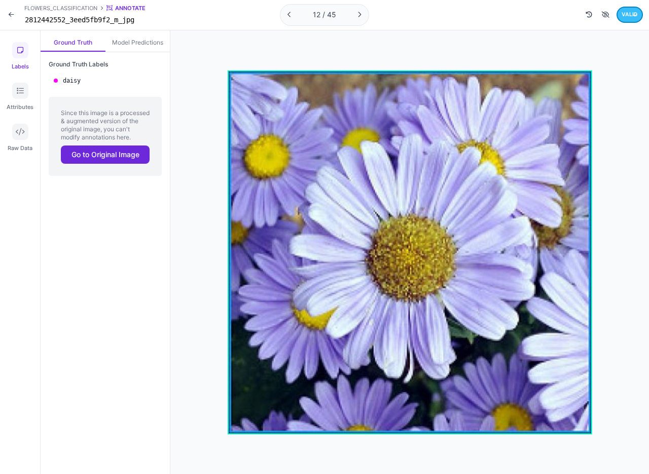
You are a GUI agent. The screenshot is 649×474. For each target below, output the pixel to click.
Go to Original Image (105, 154)
